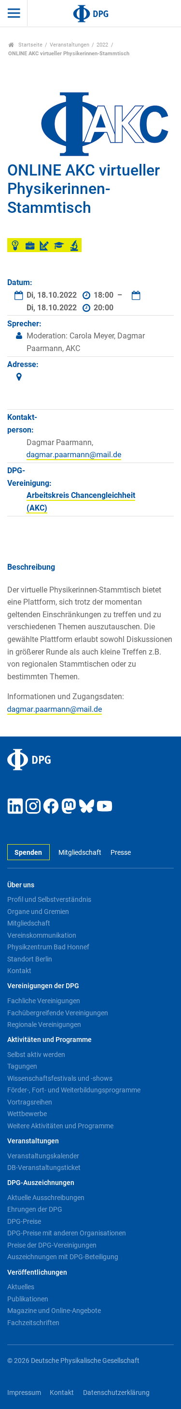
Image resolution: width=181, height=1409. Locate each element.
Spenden (28, 853)
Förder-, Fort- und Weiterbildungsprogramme (73, 1090)
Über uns (20, 885)
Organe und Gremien (38, 911)
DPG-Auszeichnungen (40, 1183)
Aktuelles (20, 1287)
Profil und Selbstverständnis (49, 899)
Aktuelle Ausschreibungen (45, 1197)
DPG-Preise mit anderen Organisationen (66, 1233)
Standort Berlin (29, 959)
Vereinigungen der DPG (43, 986)
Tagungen (22, 1066)
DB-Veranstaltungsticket (44, 1167)
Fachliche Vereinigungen (43, 1001)
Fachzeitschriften (33, 1323)
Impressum (24, 1393)
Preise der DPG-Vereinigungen (52, 1245)
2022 (102, 45)
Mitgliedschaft (79, 853)
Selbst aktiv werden (36, 1054)
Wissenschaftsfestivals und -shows (59, 1078)
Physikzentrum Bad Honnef (48, 947)
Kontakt (19, 971)
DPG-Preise (24, 1221)
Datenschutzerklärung (116, 1393)
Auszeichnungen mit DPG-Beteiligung (62, 1257)
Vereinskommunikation (41, 935)
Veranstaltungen (69, 45)
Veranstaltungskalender (43, 1156)
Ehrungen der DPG (34, 1209)
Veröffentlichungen (37, 1272)
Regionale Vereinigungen (44, 1024)
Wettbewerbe (27, 1114)
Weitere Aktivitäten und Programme (60, 1126)
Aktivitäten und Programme (49, 1040)
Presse (120, 853)
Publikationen (27, 1299)
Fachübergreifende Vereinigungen (57, 1013)
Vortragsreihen (29, 1102)
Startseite (29, 45)
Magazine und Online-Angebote (54, 1310)
